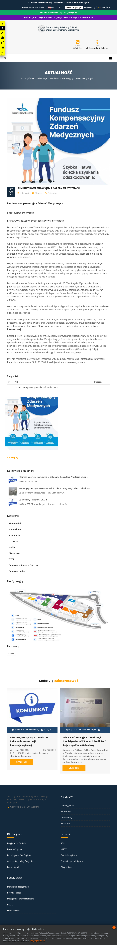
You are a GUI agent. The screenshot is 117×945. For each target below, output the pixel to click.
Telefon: (77, 45)
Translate (105, 7)
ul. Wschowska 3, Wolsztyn (97, 48)
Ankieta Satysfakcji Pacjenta (20, 861)
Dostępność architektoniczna (20, 898)
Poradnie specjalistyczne (72, 861)
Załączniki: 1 (52, 193)
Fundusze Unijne (17, 571)
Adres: (97, 45)
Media (12, 547)
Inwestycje (65, 823)
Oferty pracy (15, 553)
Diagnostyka (66, 867)
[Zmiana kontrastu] (2, 37)
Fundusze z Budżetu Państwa (24, 565)
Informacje (42, 78)
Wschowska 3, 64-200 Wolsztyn (25, 806)
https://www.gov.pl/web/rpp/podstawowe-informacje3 (35, 220)
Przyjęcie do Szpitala (16, 843)
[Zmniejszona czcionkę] (2, 24)
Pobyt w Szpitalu (14, 849)
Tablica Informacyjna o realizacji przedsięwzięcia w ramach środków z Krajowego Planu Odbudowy (84, 741)
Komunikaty (15, 529)
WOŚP (12, 559)
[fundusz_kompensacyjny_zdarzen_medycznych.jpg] (31, 397)
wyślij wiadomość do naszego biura (67, 362)
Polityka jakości (14, 892)
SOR (63, 843)
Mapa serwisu (13, 910)
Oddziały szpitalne (69, 855)
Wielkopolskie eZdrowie (34, 7)
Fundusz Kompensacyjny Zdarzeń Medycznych (36, 387)
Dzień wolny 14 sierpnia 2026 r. (33, 499)
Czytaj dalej (21, 761)
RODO (10, 904)
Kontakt (11, 654)
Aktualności (15, 523)
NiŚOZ (64, 849)
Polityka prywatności (38, 941)
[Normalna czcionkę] (2, 28)
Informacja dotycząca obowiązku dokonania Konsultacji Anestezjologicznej (53, 477)
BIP (52, 7)
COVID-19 (13, 541)
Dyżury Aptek (13, 867)
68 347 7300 (77, 48)
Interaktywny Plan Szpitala (19, 855)
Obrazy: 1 (39, 193)
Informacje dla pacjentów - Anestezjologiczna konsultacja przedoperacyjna (58, 17)
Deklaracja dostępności (18, 886)
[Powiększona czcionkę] (2, 32)
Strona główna (27, 78)
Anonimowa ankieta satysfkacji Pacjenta (58, 12)
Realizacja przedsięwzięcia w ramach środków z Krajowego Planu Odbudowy (54, 488)
